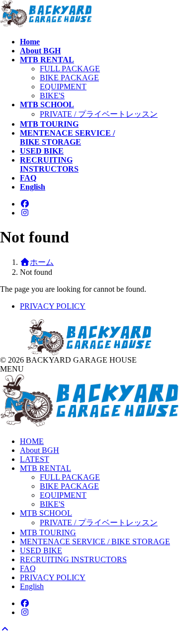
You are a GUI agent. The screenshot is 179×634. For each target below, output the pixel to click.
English (32, 586)
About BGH (39, 450)
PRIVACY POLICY (53, 306)
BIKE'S (52, 95)
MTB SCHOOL (46, 513)
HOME (32, 441)
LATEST (34, 459)
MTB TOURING (48, 532)
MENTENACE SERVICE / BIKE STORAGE (95, 541)
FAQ (28, 568)
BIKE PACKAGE (69, 77)
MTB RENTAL (45, 468)
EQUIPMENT (63, 86)
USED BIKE (41, 550)
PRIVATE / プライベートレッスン (99, 114)
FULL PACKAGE (70, 68)
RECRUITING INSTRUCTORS (73, 559)
